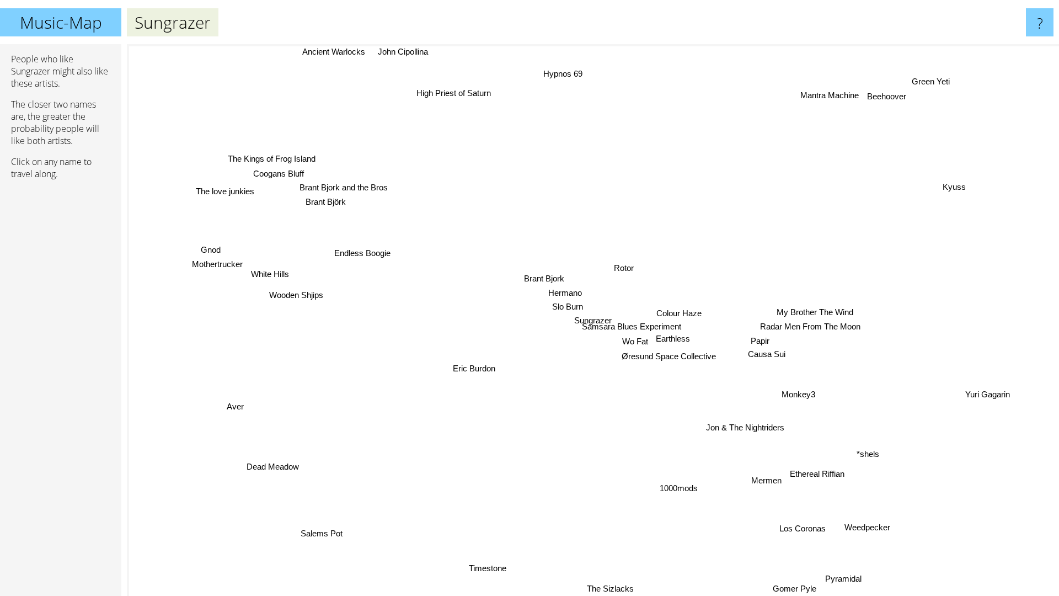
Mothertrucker (221, 262)
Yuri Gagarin (987, 394)
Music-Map (61, 22)
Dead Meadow (273, 467)
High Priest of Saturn (452, 93)
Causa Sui (766, 354)
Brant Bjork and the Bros (345, 186)
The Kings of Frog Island (271, 158)
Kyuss (954, 186)
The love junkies (226, 189)
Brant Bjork (544, 278)
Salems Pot (328, 536)
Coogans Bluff (278, 173)
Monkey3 (800, 393)
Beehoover (885, 95)
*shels (868, 454)
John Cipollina (403, 51)
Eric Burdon (474, 369)
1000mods (679, 488)
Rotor (624, 267)
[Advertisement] (61, 357)
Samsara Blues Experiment (632, 326)
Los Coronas (805, 527)
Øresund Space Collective (669, 355)
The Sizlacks (613, 588)
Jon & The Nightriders (747, 427)
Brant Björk (327, 201)
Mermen (767, 480)
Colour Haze (679, 313)
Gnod (211, 248)
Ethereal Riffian (818, 473)
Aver (238, 409)
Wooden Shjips (297, 295)
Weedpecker (864, 529)
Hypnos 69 (560, 74)
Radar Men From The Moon (811, 326)
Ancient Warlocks (333, 51)
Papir (760, 340)
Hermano (565, 292)
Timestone (482, 566)
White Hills (263, 276)
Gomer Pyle (789, 588)
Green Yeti (929, 80)
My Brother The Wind (815, 312)
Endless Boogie (362, 253)
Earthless (673, 338)
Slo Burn (568, 306)
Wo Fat (636, 341)
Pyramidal (838, 579)
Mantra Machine (828, 94)
